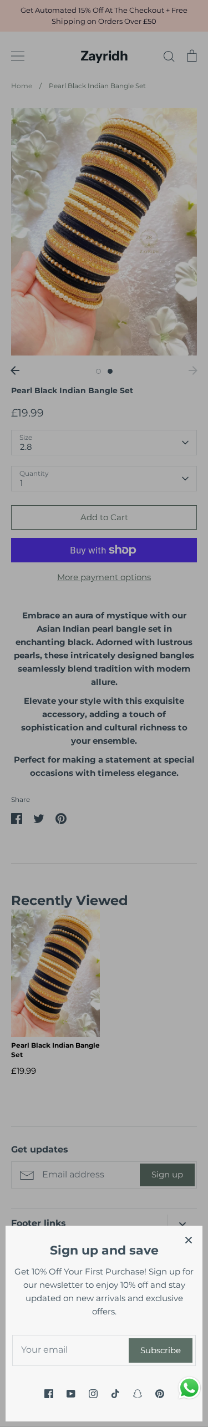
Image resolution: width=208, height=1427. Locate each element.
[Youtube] (71, 1394)
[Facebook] (49, 1394)
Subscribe (160, 1350)
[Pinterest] (160, 1394)
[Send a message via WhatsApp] (189, 1388)
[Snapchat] (137, 1394)
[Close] (188, 1239)
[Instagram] (93, 1394)
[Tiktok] (115, 1394)
